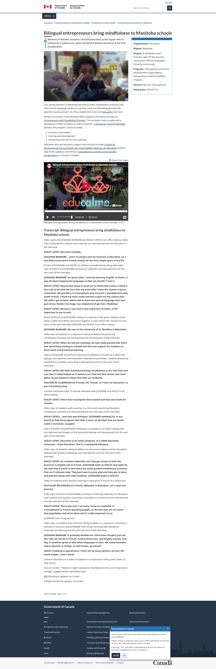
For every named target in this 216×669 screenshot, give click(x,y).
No (125, 656)
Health (47, 648)
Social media (49, 662)
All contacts (49, 613)
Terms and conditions (105, 662)
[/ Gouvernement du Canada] (64, 7)
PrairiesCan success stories (103, 22)
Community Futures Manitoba (109, 123)
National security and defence (99, 627)
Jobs (45, 621)
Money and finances (95, 653)
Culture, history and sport (98, 632)
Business (47, 637)
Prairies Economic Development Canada (72, 22)
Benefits (47, 643)
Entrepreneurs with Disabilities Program (65, 120)
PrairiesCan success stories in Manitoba (135, 22)
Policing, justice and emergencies (101, 637)
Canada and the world (96, 648)
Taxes (46, 653)
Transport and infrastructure (99, 643)
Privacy (120, 662)
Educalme (107, 111)
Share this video (120, 160)
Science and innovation (139, 621)
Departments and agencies (98, 613)
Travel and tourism (52, 632)
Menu (48, 15)
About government (137, 613)
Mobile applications (66, 662)
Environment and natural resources (102, 621)
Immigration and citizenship (56, 627)
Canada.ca (48, 22)
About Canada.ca (85, 662)
